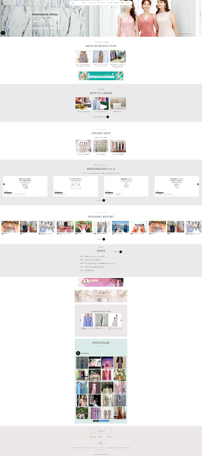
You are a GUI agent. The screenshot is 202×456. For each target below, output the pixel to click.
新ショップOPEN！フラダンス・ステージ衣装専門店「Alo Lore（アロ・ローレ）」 (100, 263)
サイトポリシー (101, 449)
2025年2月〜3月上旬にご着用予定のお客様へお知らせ (94, 266)
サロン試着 (130, 7)
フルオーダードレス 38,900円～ (118, 154)
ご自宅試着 (123, 7)
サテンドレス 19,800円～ (101, 154)
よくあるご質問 (109, 3)
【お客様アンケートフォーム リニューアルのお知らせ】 (95, 256)
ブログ (107, 447)
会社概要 (122, 3)
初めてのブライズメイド (101, 3)
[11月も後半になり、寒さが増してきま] (120, 363)
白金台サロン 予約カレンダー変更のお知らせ (93, 259)
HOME (73, 447)
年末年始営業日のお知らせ (89, 270)
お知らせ (77, 447)
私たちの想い (116, 3)
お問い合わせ (128, 3)
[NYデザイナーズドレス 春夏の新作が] (107, 400)
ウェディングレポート (92, 3)
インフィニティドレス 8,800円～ (83, 154)
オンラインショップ (115, 7)
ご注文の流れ (84, 3)
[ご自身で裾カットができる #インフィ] (107, 375)
